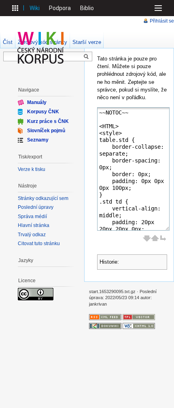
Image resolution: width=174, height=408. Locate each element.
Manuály (37, 102)
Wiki (35, 8)
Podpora (60, 8)
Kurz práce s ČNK (48, 121)
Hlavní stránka (33, 225)
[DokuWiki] (105, 325)
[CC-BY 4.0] (35, 294)
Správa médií (32, 216)
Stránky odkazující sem (43, 198)
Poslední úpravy (35, 207)
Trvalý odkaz (32, 234)
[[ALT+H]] (41, 47)
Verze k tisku (31, 169)
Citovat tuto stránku (39, 243)
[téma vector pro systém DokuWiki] (139, 316)
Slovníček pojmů (46, 130)
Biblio (87, 8)
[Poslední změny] (105, 316)
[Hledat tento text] (86, 57)
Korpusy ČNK (43, 111)
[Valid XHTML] (139, 325)
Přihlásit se (162, 21)
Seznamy (38, 140)
